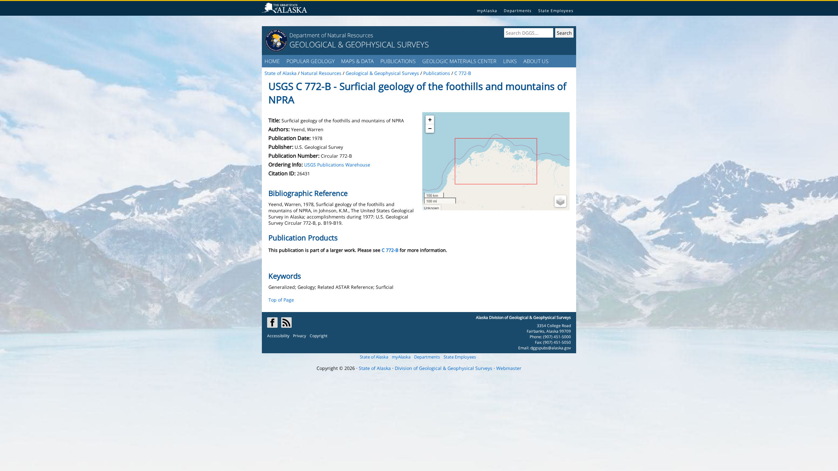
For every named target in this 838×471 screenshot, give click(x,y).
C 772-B (390, 250)
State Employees (556, 10)
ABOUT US (536, 61)
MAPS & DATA (357, 61)
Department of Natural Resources (331, 35)
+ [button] (430, 119)
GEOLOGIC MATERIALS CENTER (459, 61)
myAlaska (487, 10)
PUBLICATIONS (398, 61)
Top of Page (281, 300)
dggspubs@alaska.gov (550, 348)
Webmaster (508, 368)
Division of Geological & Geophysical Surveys (443, 368)
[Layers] (560, 201)
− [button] (430, 128)
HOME (272, 61)
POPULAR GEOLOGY (310, 61)
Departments (518, 10)
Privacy (299, 336)
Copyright (318, 336)
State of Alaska (374, 357)
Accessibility (278, 336)
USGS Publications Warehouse (337, 165)
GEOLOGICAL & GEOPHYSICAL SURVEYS (359, 44)
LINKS (510, 61)
